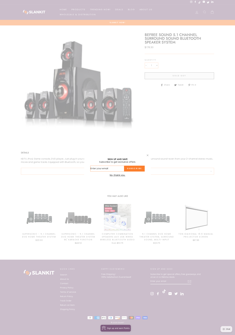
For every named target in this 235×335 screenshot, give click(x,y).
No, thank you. (117, 175)
